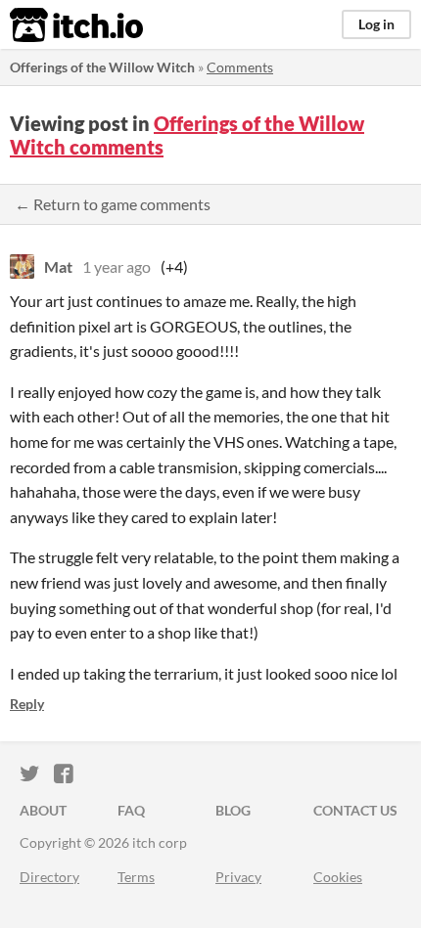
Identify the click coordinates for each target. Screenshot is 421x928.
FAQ (131, 810)
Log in (376, 24)
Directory (49, 876)
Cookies (337, 876)
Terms (136, 876)
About (43, 810)
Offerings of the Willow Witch (102, 67)
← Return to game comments (112, 204)
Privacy (238, 876)
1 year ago (116, 266)
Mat (58, 266)
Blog (233, 810)
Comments (240, 67)
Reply (27, 703)
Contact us (355, 810)
